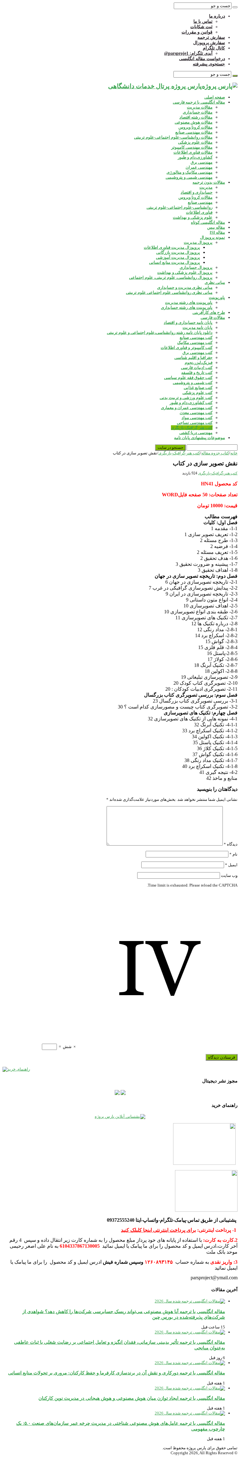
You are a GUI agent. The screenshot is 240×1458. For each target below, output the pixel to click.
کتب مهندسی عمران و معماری (186, 407)
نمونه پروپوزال (212, 237)
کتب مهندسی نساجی (194, 422)
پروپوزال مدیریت (198, 242)
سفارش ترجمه (211, 37)
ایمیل (231, 864)
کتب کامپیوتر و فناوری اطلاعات (186, 347)
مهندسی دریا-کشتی (195, 432)
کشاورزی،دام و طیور (195, 157)
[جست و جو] (235, 7)
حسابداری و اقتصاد (196, 192)
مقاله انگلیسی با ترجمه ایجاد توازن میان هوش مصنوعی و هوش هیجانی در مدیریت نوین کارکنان (131, 1398)
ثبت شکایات (201, 26)
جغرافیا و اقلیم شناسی (193, 357)
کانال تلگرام (214, 48)
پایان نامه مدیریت (197, 327)
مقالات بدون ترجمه (208, 182)
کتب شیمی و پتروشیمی (192, 382)
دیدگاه (231, 844)
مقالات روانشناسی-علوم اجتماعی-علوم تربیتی (173, 137)
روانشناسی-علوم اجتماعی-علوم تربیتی (179, 207)
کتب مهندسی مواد (197, 417)
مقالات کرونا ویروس (195, 127)
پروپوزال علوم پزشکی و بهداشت (184, 272)
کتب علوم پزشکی (197, 392)
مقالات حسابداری (197, 112)
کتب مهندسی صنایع (196, 337)
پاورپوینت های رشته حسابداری (186, 307)
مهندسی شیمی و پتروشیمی (189, 177)
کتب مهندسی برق (197, 352)
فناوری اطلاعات (199, 212)
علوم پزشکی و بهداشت (192, 217)
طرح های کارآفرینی (208, 312)
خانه (234, 453)
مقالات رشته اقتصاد (195, 117)
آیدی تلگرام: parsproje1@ (188, 53)
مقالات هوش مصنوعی (193, 122)
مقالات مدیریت (199, 107)
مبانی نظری (215, 282)
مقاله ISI (217, 232)
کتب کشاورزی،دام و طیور (191, 402)
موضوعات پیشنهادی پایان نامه (199, 437)
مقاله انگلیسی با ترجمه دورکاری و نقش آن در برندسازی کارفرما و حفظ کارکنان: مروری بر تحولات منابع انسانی (116, 1372)
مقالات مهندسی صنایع (193, 132)
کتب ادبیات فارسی (196, 367)
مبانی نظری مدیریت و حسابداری (184, 287)
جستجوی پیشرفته (209, 64)
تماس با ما (202, 21)
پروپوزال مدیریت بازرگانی (178, 252)
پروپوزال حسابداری (196, 267)
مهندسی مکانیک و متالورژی (189, 172)
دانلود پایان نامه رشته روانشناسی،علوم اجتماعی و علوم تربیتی (159, 332)
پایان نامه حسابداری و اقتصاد (188, 322)
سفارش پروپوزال (209, 42)
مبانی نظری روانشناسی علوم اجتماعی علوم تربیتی (169, 292)
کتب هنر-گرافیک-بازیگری (191, 427)
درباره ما (217, 16)
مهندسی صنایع (200, 202)
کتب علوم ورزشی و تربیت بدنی (186, 397)
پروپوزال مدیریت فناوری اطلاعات (172, 247)
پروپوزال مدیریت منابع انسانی (174, 262)
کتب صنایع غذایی (198, 387)
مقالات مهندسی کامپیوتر (191, 147)
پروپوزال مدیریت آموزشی (178, 257)
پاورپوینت (217, 297)
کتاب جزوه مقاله (215, 453)
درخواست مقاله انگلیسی (202, 58)
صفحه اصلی (214, 97)
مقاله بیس (216, 227)
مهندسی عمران (199, 167)
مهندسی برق (201, 162)
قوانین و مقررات (197, 32)
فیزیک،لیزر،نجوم (198, 362)
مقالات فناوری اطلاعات (192, 152)
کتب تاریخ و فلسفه (196, 372)
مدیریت (205, 187)
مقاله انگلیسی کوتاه (208, 222)
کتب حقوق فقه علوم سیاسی (188, 377)
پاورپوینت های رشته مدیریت (188, 302)
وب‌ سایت (229, 875)
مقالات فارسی (213, 317)
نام (233, 854)
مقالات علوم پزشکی (195, 142)
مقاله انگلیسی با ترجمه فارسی (199, 102)
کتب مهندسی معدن (196, 412)
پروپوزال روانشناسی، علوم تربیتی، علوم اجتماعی (170, 277)
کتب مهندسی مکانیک (194, 342)
